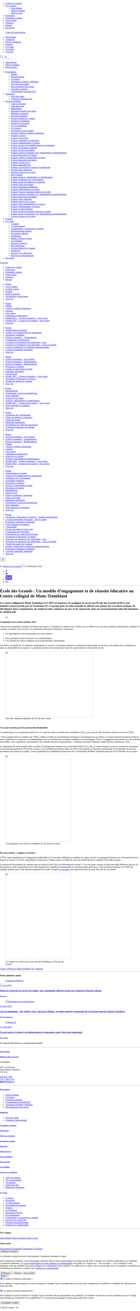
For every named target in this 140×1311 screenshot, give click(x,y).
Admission (10, 39)
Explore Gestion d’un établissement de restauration (33, 145)
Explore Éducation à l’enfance (24, 155)
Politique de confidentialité (16, 1225)
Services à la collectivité (21, 253)
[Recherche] (4, 58)
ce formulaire (64, 869)
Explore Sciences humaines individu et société (31, 192)
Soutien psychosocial (20, 123)
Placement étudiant (19, 116)
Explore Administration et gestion (25, 143)
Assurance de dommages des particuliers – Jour (25, 342)
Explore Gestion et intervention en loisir (28, 157)
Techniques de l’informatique (18, 415)
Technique (15, 79)
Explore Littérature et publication (25, 140)
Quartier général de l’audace (23, 118)
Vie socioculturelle (19, 126)
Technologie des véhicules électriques (21, 425)
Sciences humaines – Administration (21, 337)
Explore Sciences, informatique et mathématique (31, 177)
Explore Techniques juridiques (24, 148)
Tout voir (9, 299)
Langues (9, 311)
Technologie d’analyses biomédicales (21, 393)
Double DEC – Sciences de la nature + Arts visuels (27, 320)
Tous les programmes (20, 84)
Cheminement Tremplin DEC (23, 91)
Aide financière (17, 106)
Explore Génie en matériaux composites (28, 182)
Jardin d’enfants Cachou (21, 238)
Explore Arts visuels (19, 138)
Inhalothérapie (11, 391)
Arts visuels (10, 313)
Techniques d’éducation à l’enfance (20, 379)
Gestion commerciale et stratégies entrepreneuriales (27, 347)
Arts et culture (11, 286)
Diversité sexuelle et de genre (23, 111)
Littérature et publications (16, 316)
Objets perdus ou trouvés (9, 1057)
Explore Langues (18, 135)
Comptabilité (11, 527)
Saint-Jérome (16, 8)
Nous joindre (11, 20)
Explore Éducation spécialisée (24, 160)
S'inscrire (9, 52)
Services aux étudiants (8, 1172)
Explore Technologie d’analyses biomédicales (30, 167)
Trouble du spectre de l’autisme (18, 381)
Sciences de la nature (14, 398)
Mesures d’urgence (19, 243)
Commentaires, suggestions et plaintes (27, 228)
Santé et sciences (12, 294)
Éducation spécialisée (14, 371)
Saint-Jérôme (5, 1238)
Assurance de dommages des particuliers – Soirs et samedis (30, 345)
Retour (8, 284)
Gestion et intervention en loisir (18, 369)
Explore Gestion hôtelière (22, 209)
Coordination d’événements (17, 340)
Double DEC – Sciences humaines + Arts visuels (26, 318)
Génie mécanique (13, 420)
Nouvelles (9, 49)
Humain (8, 291)
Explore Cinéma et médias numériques (27, 133)
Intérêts (14, 74)
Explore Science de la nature (23, 172)
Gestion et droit (12, 289)
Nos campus (10, 6)
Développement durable (21, 231)
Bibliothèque (16, 108)
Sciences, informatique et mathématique (22, 400)
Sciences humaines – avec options (20, 359)
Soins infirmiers (12, 396)
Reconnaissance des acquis (22, 86)
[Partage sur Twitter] (6, 574)
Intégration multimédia (15, 422)
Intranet (8, 25)
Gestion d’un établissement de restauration (23, 332)
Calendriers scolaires (8, 1125)
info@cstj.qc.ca (7, 1082)
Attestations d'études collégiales (19, 1105)
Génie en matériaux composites (18, 417)
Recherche (10, 28)
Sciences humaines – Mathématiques (21, 364)
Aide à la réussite (18, 104)
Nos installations (12, 1215)
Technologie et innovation (16, 296)
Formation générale (19, 89)
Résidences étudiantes (20, 121)
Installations (16, 236)
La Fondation (17, 241)
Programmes (10, 37)
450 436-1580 (6, 1077)
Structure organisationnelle (22, 255)
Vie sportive (16, 128)
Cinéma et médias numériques (18, 308)
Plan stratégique (18, 246)
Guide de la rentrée (13, 3)
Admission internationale (21, 99)
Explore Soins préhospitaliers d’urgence (28, 204)
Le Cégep (9, 47)
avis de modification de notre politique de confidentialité (48, 1263)
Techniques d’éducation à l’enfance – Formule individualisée (31, 517)
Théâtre (8, 306)
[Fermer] (2, 559)
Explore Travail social (20, 162)
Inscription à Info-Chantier (22, 131)
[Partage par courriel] (8, 579)
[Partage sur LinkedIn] (6, 582)
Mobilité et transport (19, 113)
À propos (15, 224)
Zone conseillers (6, 1157)
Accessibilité (5, 1167)
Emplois (9, 44)
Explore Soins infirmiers (21, 170)
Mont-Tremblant (18, 11)
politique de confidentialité (47, 1268)
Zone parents (5, 1162)
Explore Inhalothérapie (21, 165)
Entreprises (10, 15)
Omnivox (9, 23)
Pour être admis (17, 96)
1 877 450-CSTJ (7, 1079)
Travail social (11, 374)
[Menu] (9, 58)
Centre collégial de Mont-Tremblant (15, 969)
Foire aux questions (7, 1136)
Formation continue (13, 18)
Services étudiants (13, 42)
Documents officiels (19, 233)
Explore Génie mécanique (22, 184)
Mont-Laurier (17, 13)
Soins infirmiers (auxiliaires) (17, 405)
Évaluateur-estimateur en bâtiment (20, 427)
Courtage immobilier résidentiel (19, 350)
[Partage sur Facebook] (6, 571)
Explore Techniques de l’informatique (27, 180)
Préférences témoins (9, 1251)
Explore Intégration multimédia (24, 187)
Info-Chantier (17, 175)
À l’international (18, 226)
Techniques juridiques (14, 335)
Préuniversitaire (17, 77)
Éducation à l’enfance (14, 366)
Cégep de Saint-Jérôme (15, 32)
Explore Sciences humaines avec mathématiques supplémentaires (39, 153)
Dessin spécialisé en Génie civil (19, 529)
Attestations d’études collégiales (24, 82)
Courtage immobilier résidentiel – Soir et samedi (26, 519)
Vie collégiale (37, 969)
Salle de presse (5, 1151)
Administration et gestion (16, 330)
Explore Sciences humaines (23, 150)
